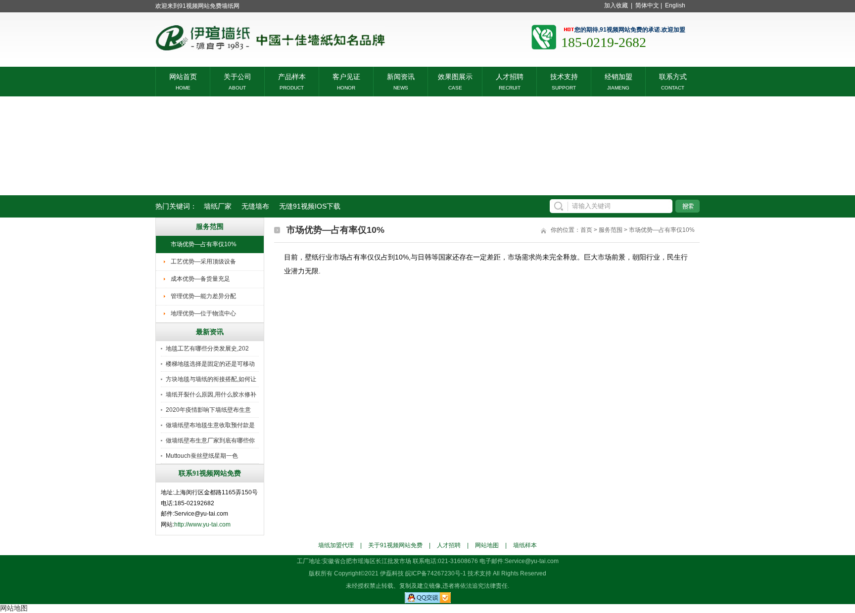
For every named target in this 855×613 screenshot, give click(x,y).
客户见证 (346, 76)
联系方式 (673, 76)
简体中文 (647, 5)
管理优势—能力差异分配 (203, 296)
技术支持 (564, 76)
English (675, 5)
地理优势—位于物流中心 (203, 313)
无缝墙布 (255, 206)
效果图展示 (455, 76)
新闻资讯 (401, 76)
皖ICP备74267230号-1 (435, 573)
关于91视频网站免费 (395, 545)
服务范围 (610, 229)
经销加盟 (618, 76)
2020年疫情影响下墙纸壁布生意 (208, 409)
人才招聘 (509, 76)
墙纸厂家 (218, 206)
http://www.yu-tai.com (202, 524)
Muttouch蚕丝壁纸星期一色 (202, 455)
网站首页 (183, 76)
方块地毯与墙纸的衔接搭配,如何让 (211, 379)
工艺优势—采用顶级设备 (203, 261)
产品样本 (292, 76)
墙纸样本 (525, 545)
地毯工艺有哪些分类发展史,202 (207, 348)
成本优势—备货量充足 (200, 278)
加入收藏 (616, 5)
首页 (586, 229)
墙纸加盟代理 (336, 545)
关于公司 (237, 76)
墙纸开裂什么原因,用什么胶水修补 (211, 394)
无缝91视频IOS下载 (309, 206)
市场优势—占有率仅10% (204, 244)
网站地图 (487, 545)
